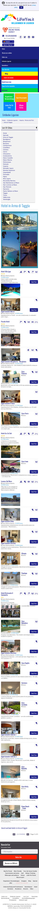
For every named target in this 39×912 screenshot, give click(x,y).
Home (3, 49)
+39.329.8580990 (11, 36)
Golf (22, 873)
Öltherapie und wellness (12, 875)
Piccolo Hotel (5, 321)
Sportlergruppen (21, 97)
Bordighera (6, 139)
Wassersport (20, 877)
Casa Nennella (24, 768)
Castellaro (6, 147)
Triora (5, 195)
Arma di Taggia (8, 122)
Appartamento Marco (7, 311)
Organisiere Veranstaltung (9, 97)
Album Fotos (21, 106)
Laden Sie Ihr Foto (9, 106)
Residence (18, 889)
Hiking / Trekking (30, 873)
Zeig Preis (34, 282)
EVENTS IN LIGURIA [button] (8, 78)
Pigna (5, 176)
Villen (31, 889)
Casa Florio (24, 413)
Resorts (25, 889)
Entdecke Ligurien (6, 61)
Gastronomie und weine (12, 873)
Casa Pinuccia (24, 372)
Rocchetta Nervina (9, 181)
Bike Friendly (18, 871)
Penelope (24, 573)
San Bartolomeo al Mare (11, 183)
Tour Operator (5, 69)
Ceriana (5, 149)
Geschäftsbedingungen (28, 898)
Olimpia (23, 553)
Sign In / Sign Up (7, 45)
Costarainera (7, 156)
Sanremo (6, 189)
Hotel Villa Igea (6, 271)
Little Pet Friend (31, 875)
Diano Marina (7, 160)
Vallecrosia (6, 197)
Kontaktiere (5, 65)
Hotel (35, 887)
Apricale (5, 135)
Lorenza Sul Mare (6, 481)
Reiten (23, 875)
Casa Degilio (25, 663)
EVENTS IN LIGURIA (22, 883)
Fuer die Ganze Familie (30, 871)
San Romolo (7, 187)
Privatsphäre (12, 900)
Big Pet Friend (8, 871)
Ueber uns (4, 57)
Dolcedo (6, 164)
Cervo (5, 152)
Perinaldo (6, 174)
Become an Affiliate (11, 863)
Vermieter (10, 889)
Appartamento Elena (7, 521)
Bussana (6, 143)
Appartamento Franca (8, 403)
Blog (29, 881)
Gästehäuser (28, 887)
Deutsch (8, 41)
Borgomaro (7, 141)
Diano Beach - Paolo (25, 807)
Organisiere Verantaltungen (11, 881)
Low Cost (26, 896)
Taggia (5, 193)
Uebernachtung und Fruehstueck (13, 887)
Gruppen (23, 881)
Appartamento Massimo (8, 653)
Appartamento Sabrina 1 (8, 734)
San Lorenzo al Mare (10, 185)
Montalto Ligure (8, 168)
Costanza (24, 683)
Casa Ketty (24, 786)
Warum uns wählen (7, 53)
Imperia (5, 166)
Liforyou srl (15, 908)
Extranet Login (23, 900)
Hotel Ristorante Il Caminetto (7, 594)
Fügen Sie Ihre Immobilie (8, 86)
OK (21, 7)
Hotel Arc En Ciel (6, 433)
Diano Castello (8, 158)
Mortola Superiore (9, 170)
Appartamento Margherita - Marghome (13, 361)
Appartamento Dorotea (8, 543)
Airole (5, 133)
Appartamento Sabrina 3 (9, 756)
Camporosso (7, 145)
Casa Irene (24, 461)
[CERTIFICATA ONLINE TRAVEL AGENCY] (5, 29)
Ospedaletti (7, 172)
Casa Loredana (24, 704)
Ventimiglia (6, 199)
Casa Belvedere (24, 622)
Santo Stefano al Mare (10, 191)
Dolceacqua (7, 162)
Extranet (5, 90)
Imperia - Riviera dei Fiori (27, 120)
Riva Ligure (7, 178)
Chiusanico (6, 154)
